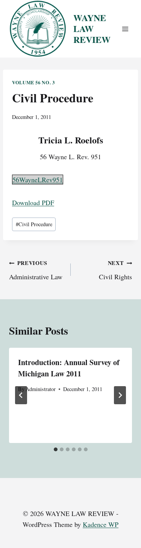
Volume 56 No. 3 (33, 82)
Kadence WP (100, 524)
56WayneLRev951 (37, 179)
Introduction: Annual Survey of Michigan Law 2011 (69, 368)
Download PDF (33, 202)
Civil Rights (115, 270)
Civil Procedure (34, 224)
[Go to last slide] (21, 395)
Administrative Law (35, 270)
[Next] (120, 395)
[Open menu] (125, 29)
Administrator (41, 389)
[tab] (56, 449)
